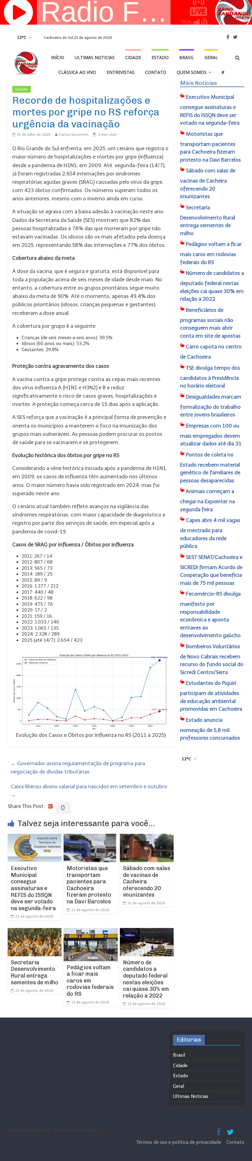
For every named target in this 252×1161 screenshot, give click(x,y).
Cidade (133, 57)
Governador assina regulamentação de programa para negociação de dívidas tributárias (78, 767)
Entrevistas (121, 72)
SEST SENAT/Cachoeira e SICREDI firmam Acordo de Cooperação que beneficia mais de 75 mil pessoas (211, 570)
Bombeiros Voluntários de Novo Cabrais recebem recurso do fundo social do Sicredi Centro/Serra (211, 659)
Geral (211, 57)
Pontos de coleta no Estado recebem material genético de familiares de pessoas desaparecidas (210, 468)
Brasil (186, 57)
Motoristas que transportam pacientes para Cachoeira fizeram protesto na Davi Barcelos (89, 885)
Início (57, 57)
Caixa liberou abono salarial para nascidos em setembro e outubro (89, 790)
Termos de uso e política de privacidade (179, 1142)
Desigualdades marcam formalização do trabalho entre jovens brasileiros (210, 406)
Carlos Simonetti (74, 134)
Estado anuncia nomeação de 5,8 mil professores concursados (210, 729)
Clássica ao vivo (77, 72)
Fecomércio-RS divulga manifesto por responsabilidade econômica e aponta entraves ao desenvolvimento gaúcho (210, 614)
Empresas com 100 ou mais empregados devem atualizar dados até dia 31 (211, 435)
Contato (155, 72)
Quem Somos (192, 72)
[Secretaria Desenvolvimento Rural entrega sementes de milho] (35, 932)
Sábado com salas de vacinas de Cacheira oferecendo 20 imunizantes (146, 881)
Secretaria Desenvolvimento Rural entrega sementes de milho (34, 972)
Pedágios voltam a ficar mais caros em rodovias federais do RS (90, 980)
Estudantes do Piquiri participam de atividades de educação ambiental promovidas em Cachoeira (211, 696)
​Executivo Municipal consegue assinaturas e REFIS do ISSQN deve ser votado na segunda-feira (33, 888)
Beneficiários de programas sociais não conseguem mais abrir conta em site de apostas (210, 323)
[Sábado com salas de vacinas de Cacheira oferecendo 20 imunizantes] (147, 838)
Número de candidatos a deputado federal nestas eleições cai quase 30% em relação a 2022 (146, 979)
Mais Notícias (198, 83)
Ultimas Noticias (95, 57)
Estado (160, 57)
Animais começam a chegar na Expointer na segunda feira (207, 500)
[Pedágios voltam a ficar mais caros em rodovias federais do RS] (91, 932)
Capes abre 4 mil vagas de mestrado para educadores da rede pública (210, 533)
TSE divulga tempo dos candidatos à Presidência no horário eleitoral (210, 377)
